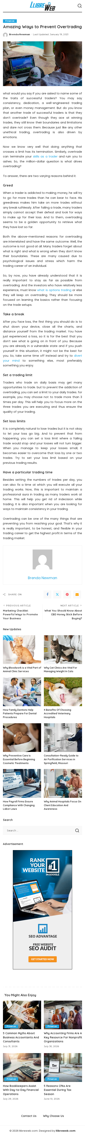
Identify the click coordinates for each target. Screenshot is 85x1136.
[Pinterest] (67, 594)
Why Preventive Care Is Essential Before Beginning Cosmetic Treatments (19, 759)
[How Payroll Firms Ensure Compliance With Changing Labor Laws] (22, 783)
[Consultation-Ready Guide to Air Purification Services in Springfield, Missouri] (63, 737)
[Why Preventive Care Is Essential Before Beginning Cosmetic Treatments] (22, 737)
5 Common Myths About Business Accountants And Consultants (21, 1037)
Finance (9, 21)
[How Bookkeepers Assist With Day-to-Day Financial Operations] (22, 1067)
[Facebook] (47, 594)
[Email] (77, 594)
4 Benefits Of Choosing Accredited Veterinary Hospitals (57, 713)
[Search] (79, 6)
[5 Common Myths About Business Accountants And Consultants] (22, 1015)
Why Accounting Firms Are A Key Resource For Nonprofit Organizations (63, 1037)
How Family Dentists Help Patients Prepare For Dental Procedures (20, 713)
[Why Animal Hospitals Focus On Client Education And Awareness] (63, 783)
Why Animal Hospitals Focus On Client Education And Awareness (62, 805)
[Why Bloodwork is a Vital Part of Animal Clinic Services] (22, 649)
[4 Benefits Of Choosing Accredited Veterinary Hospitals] (63, 691)
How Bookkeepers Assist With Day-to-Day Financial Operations (21, 1090)
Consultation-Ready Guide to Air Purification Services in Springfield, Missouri (61, 759)
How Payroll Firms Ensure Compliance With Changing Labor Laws (19, 805)
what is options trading (54, 290)
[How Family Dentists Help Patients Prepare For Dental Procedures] (22, 691)
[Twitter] (57, 594)
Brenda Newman (19, 34)
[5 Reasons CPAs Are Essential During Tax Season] (63, 1067)
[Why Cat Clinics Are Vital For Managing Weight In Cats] (63, 649)
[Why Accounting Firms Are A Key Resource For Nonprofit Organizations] (63, 1015)
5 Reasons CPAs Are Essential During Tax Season (57, 1090)
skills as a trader (45, 156)
